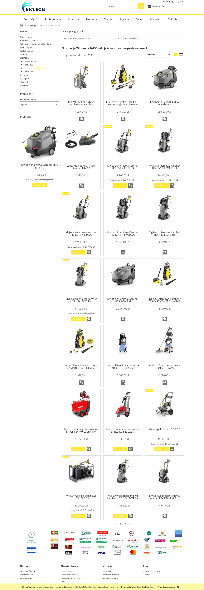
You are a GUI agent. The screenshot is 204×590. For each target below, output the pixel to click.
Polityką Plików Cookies (86, 587)
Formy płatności (67, 571)
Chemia (23, 54)
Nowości (24, 85)
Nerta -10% (29, 71)
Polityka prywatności (110, 574)
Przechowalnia (26, 578)
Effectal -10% (30, 61)
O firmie (146, 574)
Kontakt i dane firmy (151, 571)
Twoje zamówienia (27, 571)
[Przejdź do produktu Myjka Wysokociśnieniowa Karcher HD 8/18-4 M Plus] (164, 474)
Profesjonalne (26, 51)
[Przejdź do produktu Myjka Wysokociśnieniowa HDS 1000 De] (81, 474)
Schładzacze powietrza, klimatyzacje (37, 44)
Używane (24, 75)
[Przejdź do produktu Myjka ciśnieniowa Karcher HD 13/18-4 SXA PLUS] (122, 211)
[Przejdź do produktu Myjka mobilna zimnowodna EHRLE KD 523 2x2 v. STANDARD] (122, 408)
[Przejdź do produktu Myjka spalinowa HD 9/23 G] (164, 408)
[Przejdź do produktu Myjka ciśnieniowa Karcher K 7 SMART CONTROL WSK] (81, 344)
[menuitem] (31, 19)
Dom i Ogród (26, 47)
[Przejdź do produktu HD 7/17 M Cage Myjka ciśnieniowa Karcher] (81, 81)
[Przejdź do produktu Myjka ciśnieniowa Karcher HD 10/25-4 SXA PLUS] (164, 144)
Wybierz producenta (28, 99)
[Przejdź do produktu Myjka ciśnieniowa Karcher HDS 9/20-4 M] (122, 277)
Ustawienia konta (27, 574)
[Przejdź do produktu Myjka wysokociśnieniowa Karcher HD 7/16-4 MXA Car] (122, 474)
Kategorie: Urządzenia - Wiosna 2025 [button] (78, 38)
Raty (63, 581)
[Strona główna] (33, 8)
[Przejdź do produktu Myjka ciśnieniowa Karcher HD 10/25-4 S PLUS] (122, 144)
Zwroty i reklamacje (110, 578)
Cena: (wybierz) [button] (131, 38)
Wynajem (24, 78)
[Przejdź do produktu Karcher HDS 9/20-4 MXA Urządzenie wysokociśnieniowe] (164, 81)
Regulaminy (107, 571)
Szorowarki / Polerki (29, 40)
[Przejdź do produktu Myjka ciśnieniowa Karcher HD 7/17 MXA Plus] (164, 211)
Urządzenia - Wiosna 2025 (36, 68)
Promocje (24, 57)
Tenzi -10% (29, 64)
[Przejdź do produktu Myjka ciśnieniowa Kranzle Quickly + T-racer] (164, 344)
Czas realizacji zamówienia (71, 578)
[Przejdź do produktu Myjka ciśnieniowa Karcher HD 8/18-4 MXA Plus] (81, 277)
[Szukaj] (141, 6)
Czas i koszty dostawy (70, 574)
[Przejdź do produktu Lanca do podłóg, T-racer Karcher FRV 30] (81, 144)
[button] (81, 119)
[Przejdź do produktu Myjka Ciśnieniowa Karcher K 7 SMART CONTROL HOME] (164, 277)
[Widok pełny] (181, 54)
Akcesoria (24, 82)
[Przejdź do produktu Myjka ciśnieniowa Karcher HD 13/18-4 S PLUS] (81, 211)
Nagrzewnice (26, 37)
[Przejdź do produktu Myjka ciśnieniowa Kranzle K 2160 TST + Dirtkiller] (122, 344)
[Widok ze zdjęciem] (175, 54)
